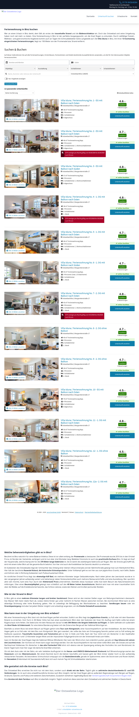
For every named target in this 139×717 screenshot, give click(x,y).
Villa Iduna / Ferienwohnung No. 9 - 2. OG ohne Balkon (84, 360)
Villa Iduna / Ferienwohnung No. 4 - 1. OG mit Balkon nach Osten (83, 198)
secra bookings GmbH (54, 512)
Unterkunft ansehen (122, 116)
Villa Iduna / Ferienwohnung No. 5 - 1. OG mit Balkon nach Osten (83, 233)
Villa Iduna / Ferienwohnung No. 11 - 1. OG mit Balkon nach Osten (83, 421)
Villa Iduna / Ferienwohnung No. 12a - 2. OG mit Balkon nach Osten (84, 483)
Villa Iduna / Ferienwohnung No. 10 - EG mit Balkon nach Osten (82, 391)
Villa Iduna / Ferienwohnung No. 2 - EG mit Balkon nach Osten (81, 132)
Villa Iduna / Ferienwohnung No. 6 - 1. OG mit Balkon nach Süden (83, 264)
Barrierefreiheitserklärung (93, 512)
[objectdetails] (22, 110)
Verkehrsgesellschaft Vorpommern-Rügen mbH (111, 675)
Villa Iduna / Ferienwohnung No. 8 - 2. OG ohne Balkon (84, 329)
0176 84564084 (129, 2)
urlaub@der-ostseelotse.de (72, 709)
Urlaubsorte (122, 16)
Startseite (90, 16)
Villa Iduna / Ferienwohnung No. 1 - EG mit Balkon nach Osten (81, 102)
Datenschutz (79, 512)
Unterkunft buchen (106, 16)
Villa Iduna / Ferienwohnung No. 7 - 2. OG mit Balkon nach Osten (83, 294)
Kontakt (134, 16)
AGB (79, 713)
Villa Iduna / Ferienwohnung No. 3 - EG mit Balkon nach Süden (81, 167)
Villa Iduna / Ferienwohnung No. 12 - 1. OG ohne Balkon (84, 452)
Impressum (62, 713)
